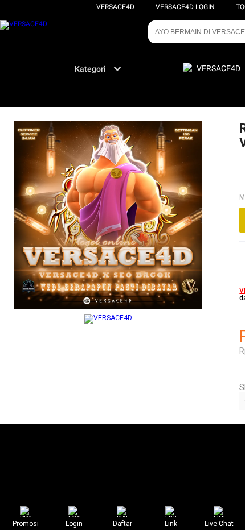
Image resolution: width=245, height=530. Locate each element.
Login (74, 524)
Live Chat (219, 524)
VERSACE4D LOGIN (185, 7)
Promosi (26, 524)
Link (171, 524)
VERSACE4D (115, 7)
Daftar (122, 524)
